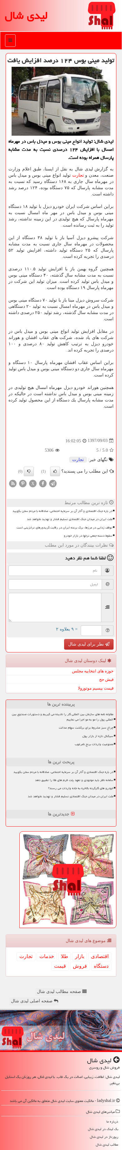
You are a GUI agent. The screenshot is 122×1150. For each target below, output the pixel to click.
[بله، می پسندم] (55, 471)
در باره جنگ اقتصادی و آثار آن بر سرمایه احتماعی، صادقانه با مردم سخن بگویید (62, 511)
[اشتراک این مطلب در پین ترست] (22, 483)
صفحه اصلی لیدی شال (32, 1001)
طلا (64, 956)
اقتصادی (100, 956)
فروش (80, 966)
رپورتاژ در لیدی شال (104, 1136)
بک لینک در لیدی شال (103, 1129)
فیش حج (106, 679)
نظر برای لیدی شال (86, 644)
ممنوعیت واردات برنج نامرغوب (94, 744)
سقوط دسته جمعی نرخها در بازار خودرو (88, 536)
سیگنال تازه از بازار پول (97, 736)
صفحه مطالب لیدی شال (59, 991)
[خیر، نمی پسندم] (29, 471)
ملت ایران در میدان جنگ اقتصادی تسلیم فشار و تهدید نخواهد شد (69, 519)
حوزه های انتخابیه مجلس (93, 671)
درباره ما (112, 1121)
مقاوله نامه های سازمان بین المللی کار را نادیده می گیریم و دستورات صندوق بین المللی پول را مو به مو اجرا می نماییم (62, 717)
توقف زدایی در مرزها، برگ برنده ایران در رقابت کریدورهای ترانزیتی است (64, 527)
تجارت (78, 175)
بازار (79, 956)
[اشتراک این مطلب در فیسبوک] (42, 483)
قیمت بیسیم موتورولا (96, 688)
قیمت (60, 966)
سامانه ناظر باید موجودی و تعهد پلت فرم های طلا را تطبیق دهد (74, 780)
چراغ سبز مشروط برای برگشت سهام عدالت (86, 728)
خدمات (46, 956)
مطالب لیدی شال (107, 1144)
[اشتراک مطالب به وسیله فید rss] (12, 483)
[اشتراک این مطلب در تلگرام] (52, 483)
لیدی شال (26, 15)
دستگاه (101, 966)
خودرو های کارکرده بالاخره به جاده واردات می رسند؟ (80, 788)
